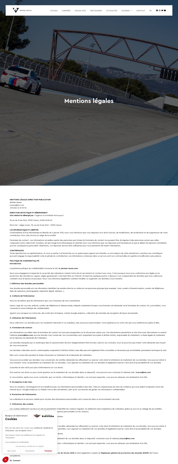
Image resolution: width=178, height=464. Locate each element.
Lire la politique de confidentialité (17, 442)
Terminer (48, 451)
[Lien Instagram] (159, 10)
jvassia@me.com (17, 205)
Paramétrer (30, 451)
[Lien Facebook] (157, 10)
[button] (5, 459)
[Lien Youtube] (165, 10)
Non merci (11, 451)
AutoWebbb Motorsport (53, 215)
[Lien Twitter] (162, 10)
